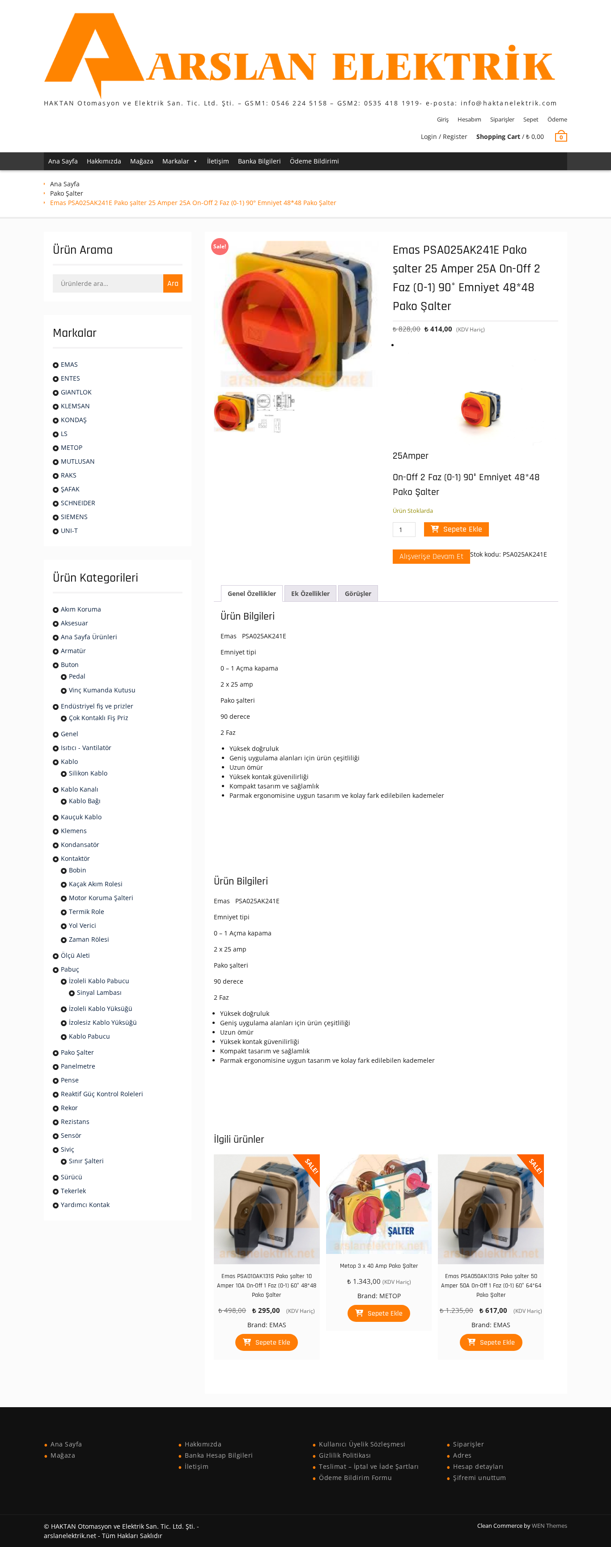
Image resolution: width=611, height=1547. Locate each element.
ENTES (70, 378)
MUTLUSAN (78, 461)
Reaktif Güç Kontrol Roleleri (102, 1094)
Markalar (175, 161)
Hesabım (469, 119)
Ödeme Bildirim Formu (355, 1477)
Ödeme (557, 119)
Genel (69, 733)
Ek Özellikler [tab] (310, 593)
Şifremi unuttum (479, 1477)
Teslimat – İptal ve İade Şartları (369, 1466)
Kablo (69, 761)
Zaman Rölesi (89, 939)
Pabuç (70, 969)
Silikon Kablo (88, 773)
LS (64, 433)
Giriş (443, 119)
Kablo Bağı (85, 801)
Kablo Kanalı (79, 789)
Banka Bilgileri (259, 161)
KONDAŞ (74, 419)
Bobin (77, 870)
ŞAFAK (70, 489)
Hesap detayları (478, 1466)
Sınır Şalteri (86, 1161)
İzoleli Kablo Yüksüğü (100, 1008)
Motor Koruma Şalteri (101, 897)
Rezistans (75, 1121)
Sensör (71, 1135)
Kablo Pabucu (89, 1036)
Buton (70, 664)
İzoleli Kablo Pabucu (99, 981)
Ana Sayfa (63, 161)
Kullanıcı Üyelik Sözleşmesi (362, 1444)
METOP (390, 1295)
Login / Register (444, 136)
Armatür (73, 650)
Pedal (77, 676)
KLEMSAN (75, 406)
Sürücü (71, 1177)
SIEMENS (74, 516)
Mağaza (141, 161)
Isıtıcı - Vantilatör (86, 747)
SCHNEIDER (78, 503)
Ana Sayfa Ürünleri (89, 637)
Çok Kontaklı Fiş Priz (98, 717)
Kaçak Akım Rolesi (96, 884)
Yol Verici (82, 925)
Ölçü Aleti (75, 955)
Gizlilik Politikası (345, 1455)
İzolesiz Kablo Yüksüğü (103, 1022)
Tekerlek (73, 1190)
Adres (462, 1455)
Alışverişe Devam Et (431, 556)
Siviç (67, 1149)
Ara (172, 283)
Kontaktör (75, 858)
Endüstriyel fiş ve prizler (97, 706)
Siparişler (502, 119)
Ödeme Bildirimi (314, 161)
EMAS (277, 1325)
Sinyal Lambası (99, 992)
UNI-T (69, 530)
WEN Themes (549, 1526)
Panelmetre (78, 1066)
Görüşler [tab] (358, 593)
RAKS (68, 475)
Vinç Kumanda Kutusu (102, 690)
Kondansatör (80, 844)
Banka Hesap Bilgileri (219, 1455)
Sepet (531, 119)
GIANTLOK (76, 392)
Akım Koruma (81, 609)
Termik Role (86, 911)
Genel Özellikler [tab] (252, 593)
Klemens (74, 830)
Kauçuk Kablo (81, 817)
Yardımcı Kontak (85, 1204)
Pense (70, 1080)
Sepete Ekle (462, 529)
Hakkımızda (104, 161)
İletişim (218, 161)
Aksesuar (74, 623)
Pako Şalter (66, 193)
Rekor (69, 1107)
